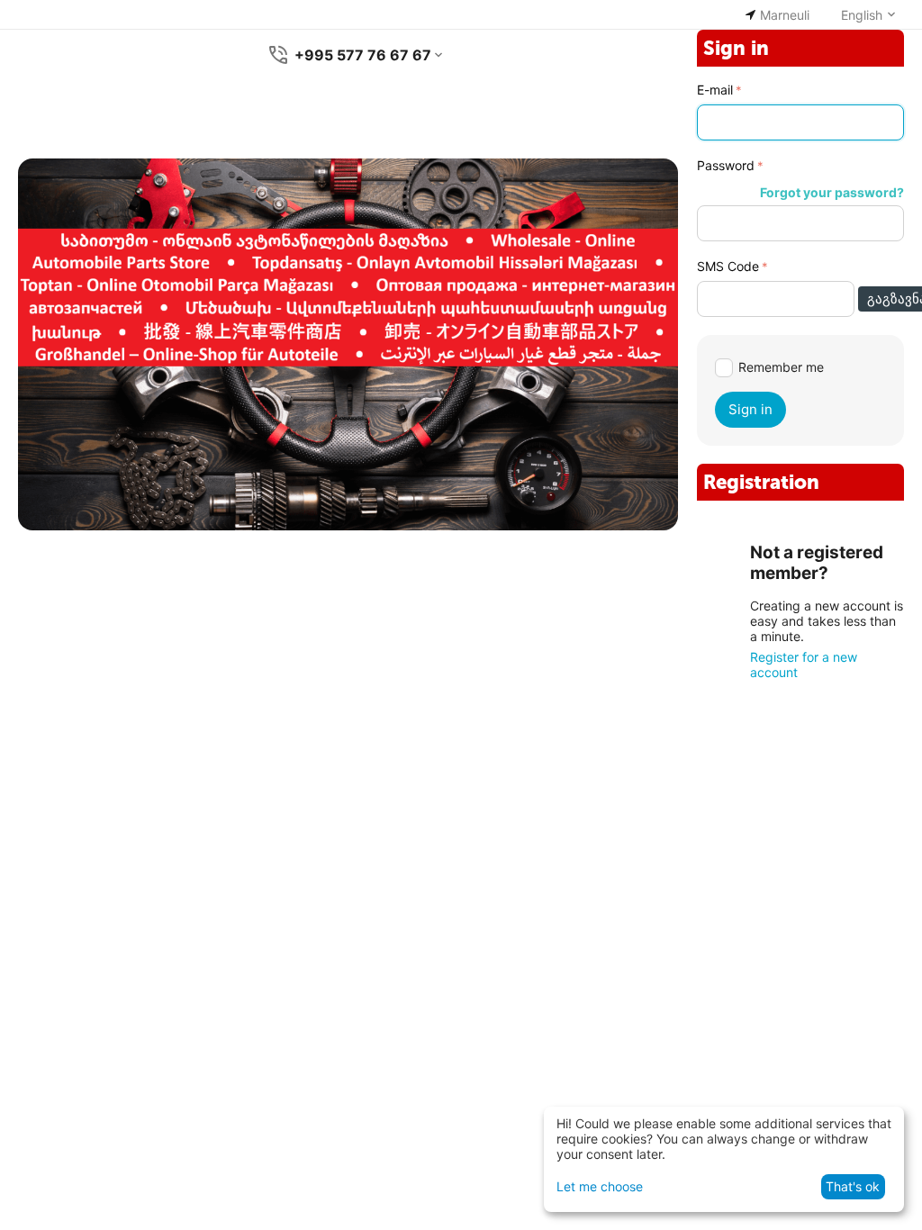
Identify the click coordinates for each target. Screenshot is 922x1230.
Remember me (781, 367)
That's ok (853, 1186)
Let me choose (599, 1186)
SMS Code (728, 266)
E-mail (715, 89)
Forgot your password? (832, 192)
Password (726, 165)
